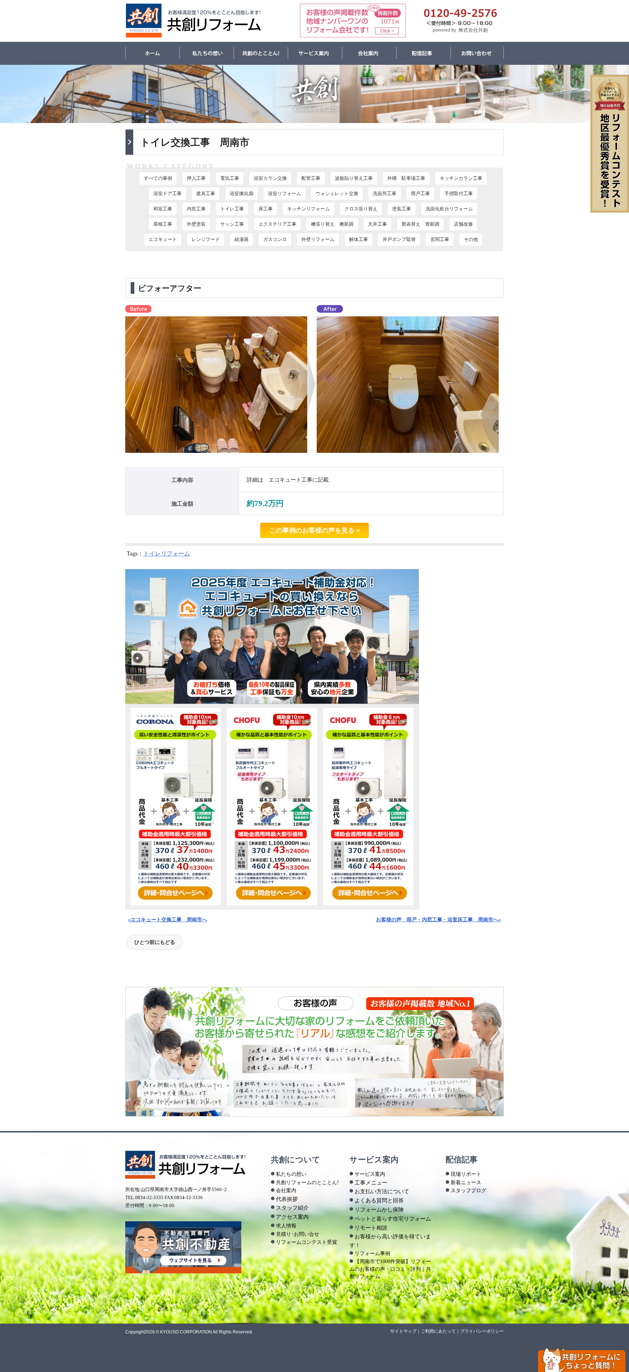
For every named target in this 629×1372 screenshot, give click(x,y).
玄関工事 (439, 239)
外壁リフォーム (318, 239)
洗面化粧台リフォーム (449, 208)
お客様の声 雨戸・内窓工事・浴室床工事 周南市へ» (438, 919)
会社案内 (369, 53)
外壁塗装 (196, 224)
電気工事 (229, 178)
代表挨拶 (287, 1199)
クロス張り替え (360, 208)
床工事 (265, 208)
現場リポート (466, 1174)
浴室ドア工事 (167, 193)
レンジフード (205, 239)
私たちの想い (206, 53)
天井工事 (377, 224)
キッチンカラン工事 (461, 178)
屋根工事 (162, 224)
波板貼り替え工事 (354, 178)
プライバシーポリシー (482, 1331)
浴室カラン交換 (270, 178)
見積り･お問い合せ (297, 1234)
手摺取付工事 (458, 193)
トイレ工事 (232, 208)
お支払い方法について (382, 1191)
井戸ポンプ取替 (399, 239)
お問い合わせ (477, 53)
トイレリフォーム (166, 553)
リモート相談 (371, 1228)
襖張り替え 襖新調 (332, 224)
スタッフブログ (468, 1190)
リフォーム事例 (372, 1253)
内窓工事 (196, 208)
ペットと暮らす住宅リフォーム (393, 1218)
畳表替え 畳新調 (420, 224)
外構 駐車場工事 (406, 178)
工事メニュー (371, 1182)
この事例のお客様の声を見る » (314, 530)
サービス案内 (315, 53)
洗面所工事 (384, 193)
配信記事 (423, 53)
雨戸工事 (420, 193)
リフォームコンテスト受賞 (306, 1242)
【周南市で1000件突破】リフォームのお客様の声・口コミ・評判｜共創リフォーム (390, 1268)
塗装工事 (401, 208)
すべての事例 (158, 178)
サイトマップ (403, 1331)
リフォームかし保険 (379, 1209)
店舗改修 (463, 224)
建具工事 (205, 193)
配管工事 (310, 178)
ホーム (152, 53)
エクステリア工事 (277, 224)
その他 (471, 239)
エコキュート (163, 239)
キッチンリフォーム (308, 208)
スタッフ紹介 (292, 1208)
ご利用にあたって (438, 1331)
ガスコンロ (275, 239)
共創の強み (261, 53)
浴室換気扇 (241, 193)
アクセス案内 (292, 1217)
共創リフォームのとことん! (307, 1182)
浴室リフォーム (284, 193)
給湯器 (241, 239)
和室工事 (162, 208)
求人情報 (286, 1226)
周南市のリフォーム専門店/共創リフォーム (194, 20)
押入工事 (196, 178)
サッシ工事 (232, 224)
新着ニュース (466, 1182)
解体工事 (358, 239)
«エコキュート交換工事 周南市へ (167, 919)
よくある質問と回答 (379, 1200)
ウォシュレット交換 (337, 193)
